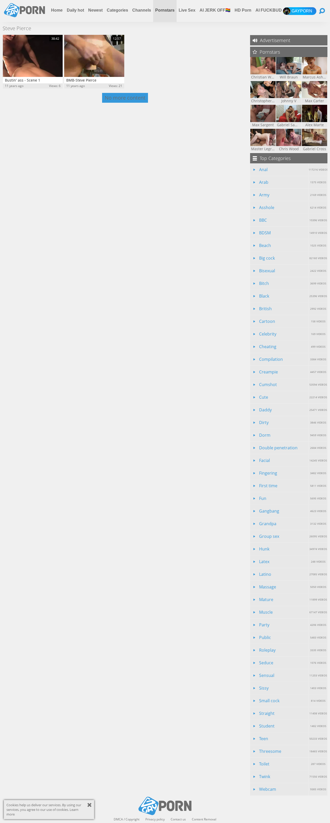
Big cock (293, 258)
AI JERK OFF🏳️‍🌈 (215, 10)
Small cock (292, 701)
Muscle (293, 612)
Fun (292, 498)
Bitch (292, 283)
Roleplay (292, 650)
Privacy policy (155, 819)
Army (292, 195)
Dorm (292, 435)
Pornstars (165, 10)
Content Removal (204, 819)
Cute (293, 397)
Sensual (293, 675)
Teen (293, 738)
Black (293, 296)
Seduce (292, 663)
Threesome (293, 751)
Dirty (292, 422)
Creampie (292, 372)
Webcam (292, 789)
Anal (293, 169)
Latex (292, 561)
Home (57, 10)
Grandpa (292, 523)
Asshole (292, 207)
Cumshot (293, 384)
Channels (141, 10)
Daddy (293, 410)
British (292, 308)
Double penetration (292, 448)
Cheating (292, 346)
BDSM (293, 233)
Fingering (292, 473)
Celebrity (292, 334)
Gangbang (292, 511)
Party (292, 625)
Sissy (292, 688)
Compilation (292, 359)
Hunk (293, 549)
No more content (125, 97)
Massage (292, 587)
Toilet (292, 764)
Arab (292, 182)
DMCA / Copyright (126, 819)
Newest (95, 10)
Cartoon (292, 321)
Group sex (293, 536)
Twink (293, 776)
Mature (293, 599)
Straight (293, 713)
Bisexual (292, 271)
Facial (293, 460)
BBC (293, 220)
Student (292, 726)
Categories (117, 10)
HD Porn (243, 10)
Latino (293, 574)
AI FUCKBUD (268, 10)
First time (292, 486)
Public (292, 637)
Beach (292, 245)
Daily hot (75, 10)
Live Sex (187, 10)
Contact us (178, 819)
